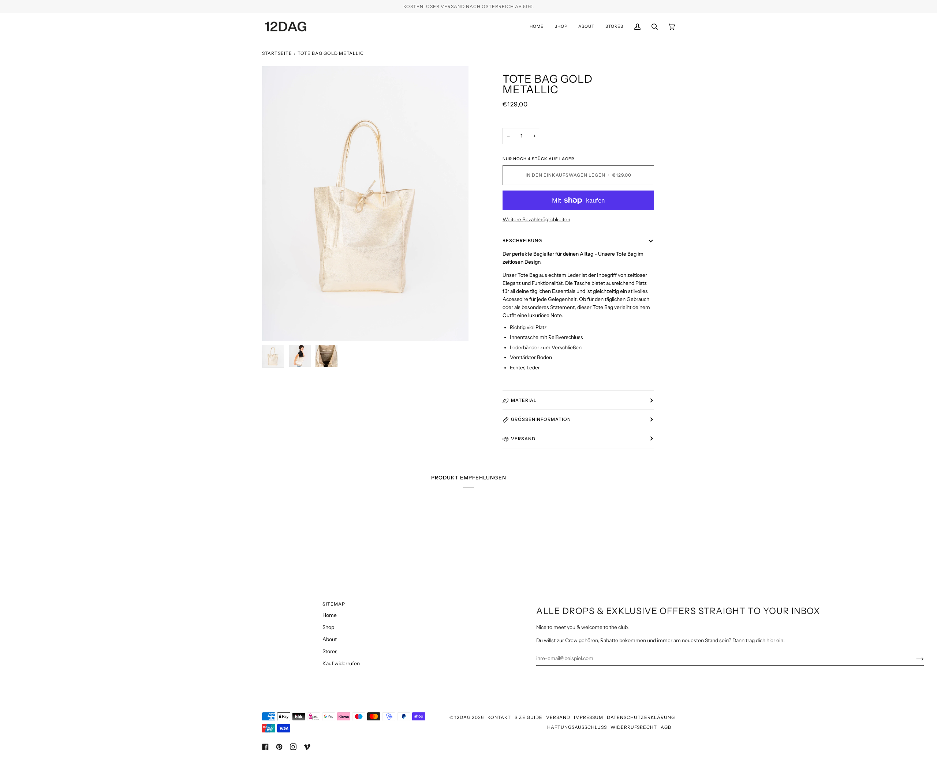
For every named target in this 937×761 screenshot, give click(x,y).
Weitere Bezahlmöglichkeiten (536, 219)
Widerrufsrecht (634, 727)
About (329, 639)
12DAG (463, 717)
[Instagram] (293, 746)
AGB (666, 727)
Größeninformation (541, 419)
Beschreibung (522, 240)
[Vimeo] (307, 746)
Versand (523, 438)
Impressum (588, 717)
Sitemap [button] (333, 604)
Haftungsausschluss (577, 727)
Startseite (277, 53)
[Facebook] (265, 746)
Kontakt (499, 717)
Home (329, 615)
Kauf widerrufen (341, 663)
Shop (328, 627)
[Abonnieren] (914, 658)
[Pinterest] (279, 746)
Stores (329, 651)
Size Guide (528, 717)
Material (524, 400)
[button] (561, 26)
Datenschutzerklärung (641, 717)
